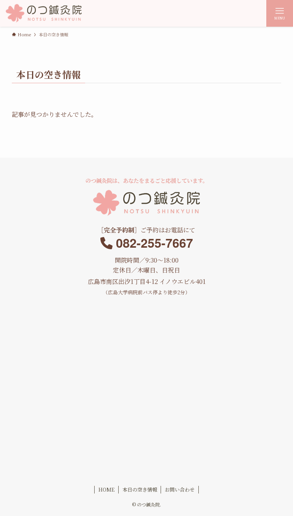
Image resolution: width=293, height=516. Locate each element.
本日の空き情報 (139, 489)
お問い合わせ (180, 489)
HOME (106, 489)
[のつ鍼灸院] (43, 13)
